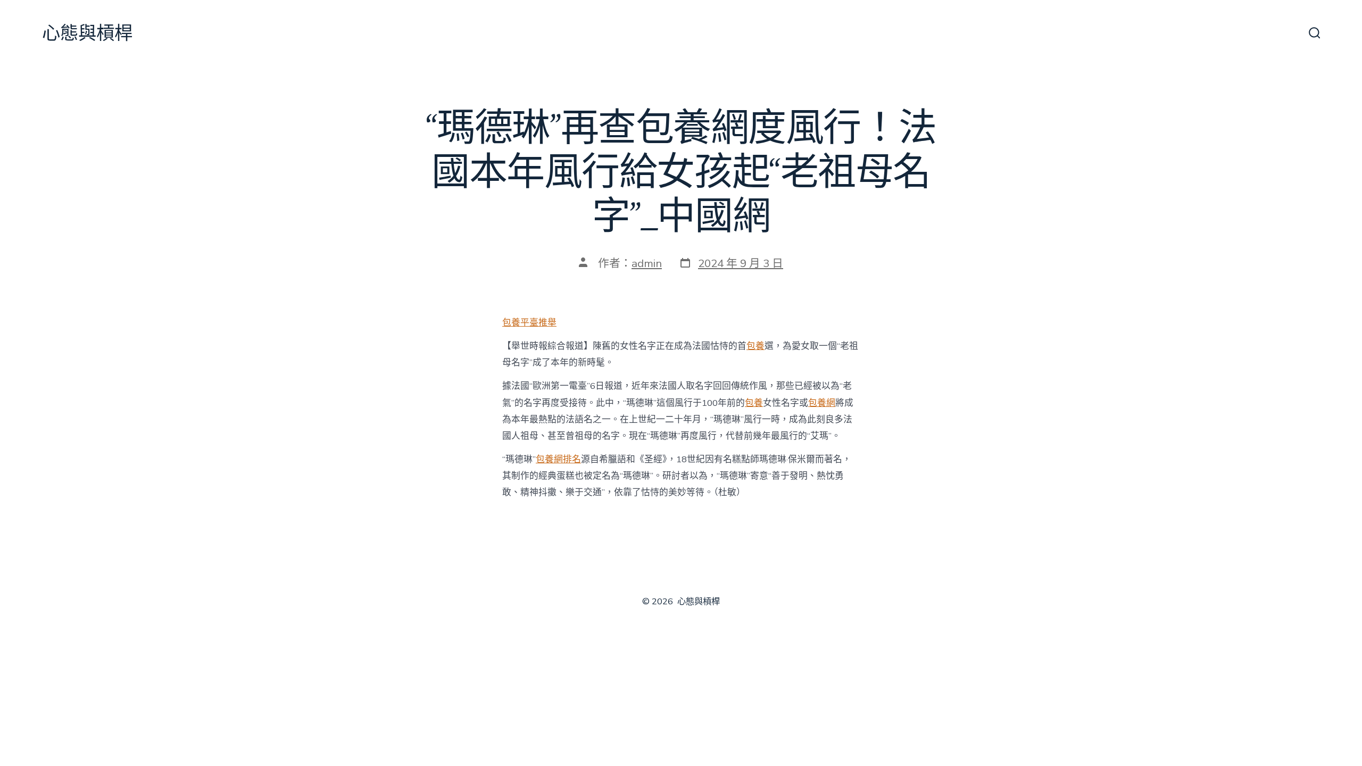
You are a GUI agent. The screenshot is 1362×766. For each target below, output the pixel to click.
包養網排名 (558, 459)
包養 (755, 346)
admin (647, 263)
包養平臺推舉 (529, 323)
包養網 (821, 403)
